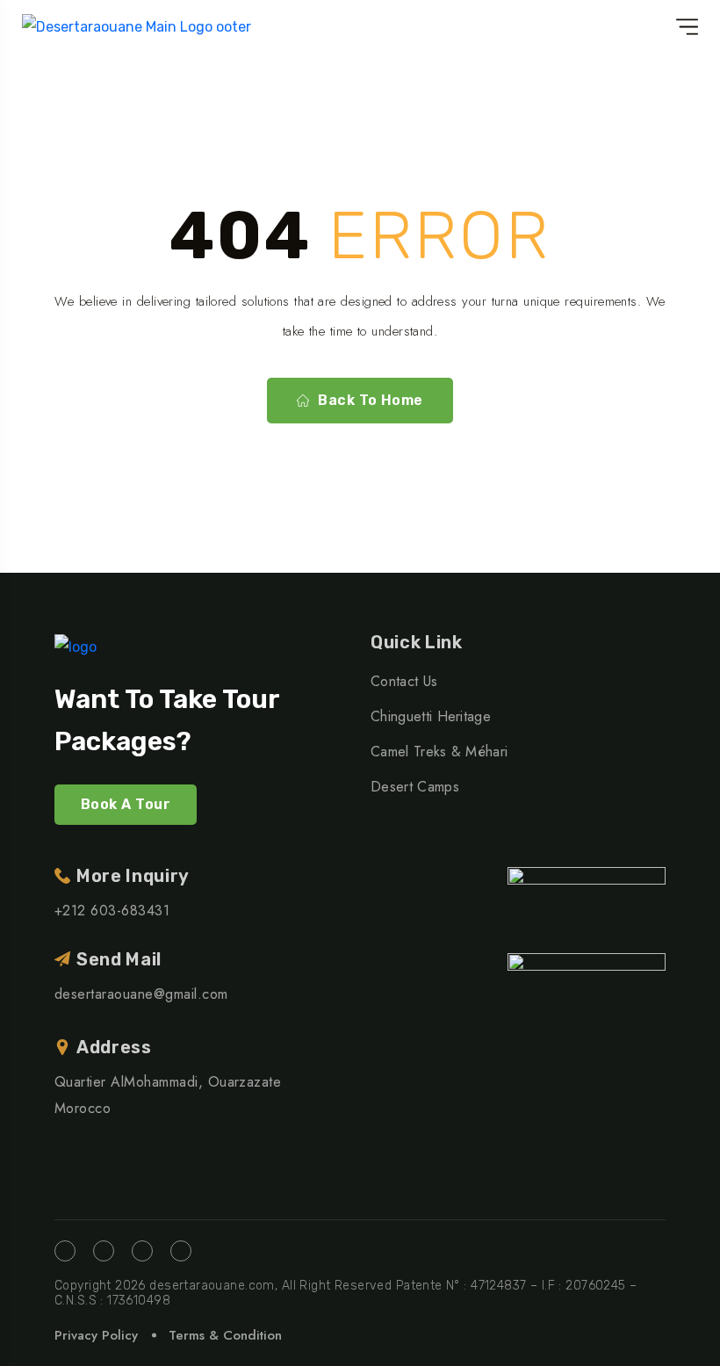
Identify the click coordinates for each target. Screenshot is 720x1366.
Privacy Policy (96, 1335)
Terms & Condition (225, 1335)
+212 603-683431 (111, 910)
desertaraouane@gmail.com (141, 994)
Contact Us (404, 681)
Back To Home (370, 400)
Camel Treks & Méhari (439, 751)
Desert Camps (415, 787)
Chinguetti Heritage (431, 716)
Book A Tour (125, 804)
